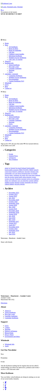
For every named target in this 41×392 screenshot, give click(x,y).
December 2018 (14, 211)
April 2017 (12, 225)
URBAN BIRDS (9, 184)
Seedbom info (9, 63)
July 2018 (12, 216)
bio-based (18, 168)
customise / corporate (11, 74)
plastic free (8, 180)
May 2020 (12, 207)
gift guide (22, 175)
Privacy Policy (9, 335)
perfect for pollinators (33, 179)
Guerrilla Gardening (15, 68)
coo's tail (14, 173)
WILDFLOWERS (19, 184)
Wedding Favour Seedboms (17, 58)
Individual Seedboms (15, 56)
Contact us (8, 88)
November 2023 (14, 192)
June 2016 (12, 234)
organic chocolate (10, 179)
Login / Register (18, 7)
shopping (17, 182)
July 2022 (12, 198)
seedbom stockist (9, 182)
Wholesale (8, 83)
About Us (8, 311)
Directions (4, 303)
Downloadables (14, 79)
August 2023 (13, 196)
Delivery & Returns (11, 331)
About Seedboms (14, 65)
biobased (23, 168)
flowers (7, 175)
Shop (6, 45)
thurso (36, 182)
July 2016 (12, 232)
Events (11, 154)
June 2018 (12, 218)
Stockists (11, 70)
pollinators (14, 180)
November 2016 (14, 227)
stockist (22, 182)
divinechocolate (25, 173)
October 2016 (13, 229)
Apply (7, 346)
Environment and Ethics (12, 336)
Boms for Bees (13, 49)
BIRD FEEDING (24, 170)
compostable (8, 173)
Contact (7, 327)
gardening (16, 175)
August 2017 (13, 223)
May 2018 (12, 220)
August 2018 (13, 214)
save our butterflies (23, 180)
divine (19, 173)
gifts (26, 175)
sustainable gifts (29, 182)
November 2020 (14, 200)
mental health (18, 177)
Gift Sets (11, 52)
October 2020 (13, 202)
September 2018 (14, 212)
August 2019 (13, 209)
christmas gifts (34, 171)
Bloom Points (9, 333)
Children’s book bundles (16, 54)
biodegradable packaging (12, 170)
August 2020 (13, 205)
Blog (6, 86)
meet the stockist (9, 177)
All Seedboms (13, 47)
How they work (14, 67)
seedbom (35, 180)
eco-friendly (34, 173)
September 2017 (14, 221)
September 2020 (14, 203)
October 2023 (13, 194)
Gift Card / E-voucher (15, 59)
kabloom (37, 175)
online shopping (26, 177)
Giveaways (12, 158)
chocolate (27, 171)
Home (7, 43)
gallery (11, 175)
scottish (31, 180)
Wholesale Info (9, 344)
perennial (23, 179)
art (9, 168)
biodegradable (31, 168)
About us (8, 61)
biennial (13, 168)
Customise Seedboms (15, 76)
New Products (13, 159)
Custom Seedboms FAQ (16, 81)
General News (13, 156)
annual (6, 168)
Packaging (18, 179)
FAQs (11, 72)
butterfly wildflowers (18, 171)
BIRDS (31, 170)
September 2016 (14, 230)
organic (34, 177)
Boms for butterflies (15, 50)
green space (31, 175)
